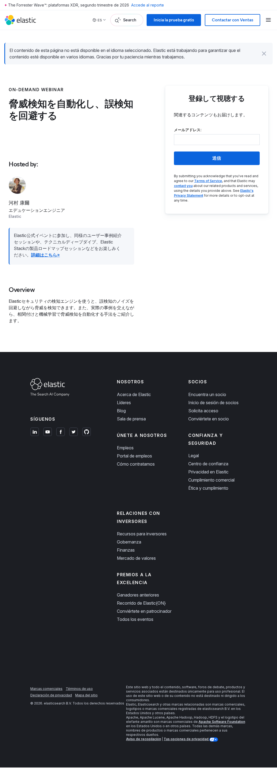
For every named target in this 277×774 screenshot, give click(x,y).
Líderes (124, 402)
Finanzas (126, 550)
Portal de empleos (134, 456)
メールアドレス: (188, 129)
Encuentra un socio (207, 394)
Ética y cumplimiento (208, 488)
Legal (193, 455)
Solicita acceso (203, 410)
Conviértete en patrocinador (144, 611)
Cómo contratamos (136, 464)
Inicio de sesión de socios (213, 402)
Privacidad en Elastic (208, 472)
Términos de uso (79, 689)
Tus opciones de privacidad (186, 739)
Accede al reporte (147, 5)
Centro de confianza (208, 463)
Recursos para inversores (142, 533)
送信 (216, 158)
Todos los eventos (135, 619)
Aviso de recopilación (143, 739)
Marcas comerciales (46, 689)
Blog (121, 410)
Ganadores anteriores (138, 595)
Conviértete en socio (208, 418)
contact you (183, 186)
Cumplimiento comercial (211, 480)
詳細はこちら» (45, 255)
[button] (264, 53)
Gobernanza (129, 542)
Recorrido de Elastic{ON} (141, 603)
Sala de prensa (131, 418)
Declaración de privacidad (51, 695)
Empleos (125, 447)
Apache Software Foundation (222, 722)
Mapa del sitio (86, 695)
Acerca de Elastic (134, 394)
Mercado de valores (136, 558)
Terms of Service (208, 181)
